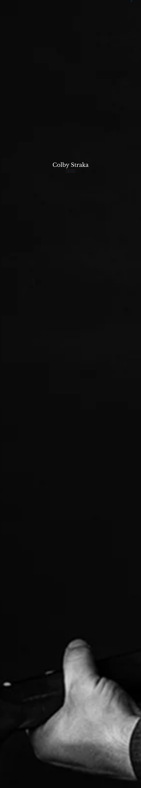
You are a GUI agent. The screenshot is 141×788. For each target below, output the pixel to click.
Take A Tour (70, 171)
